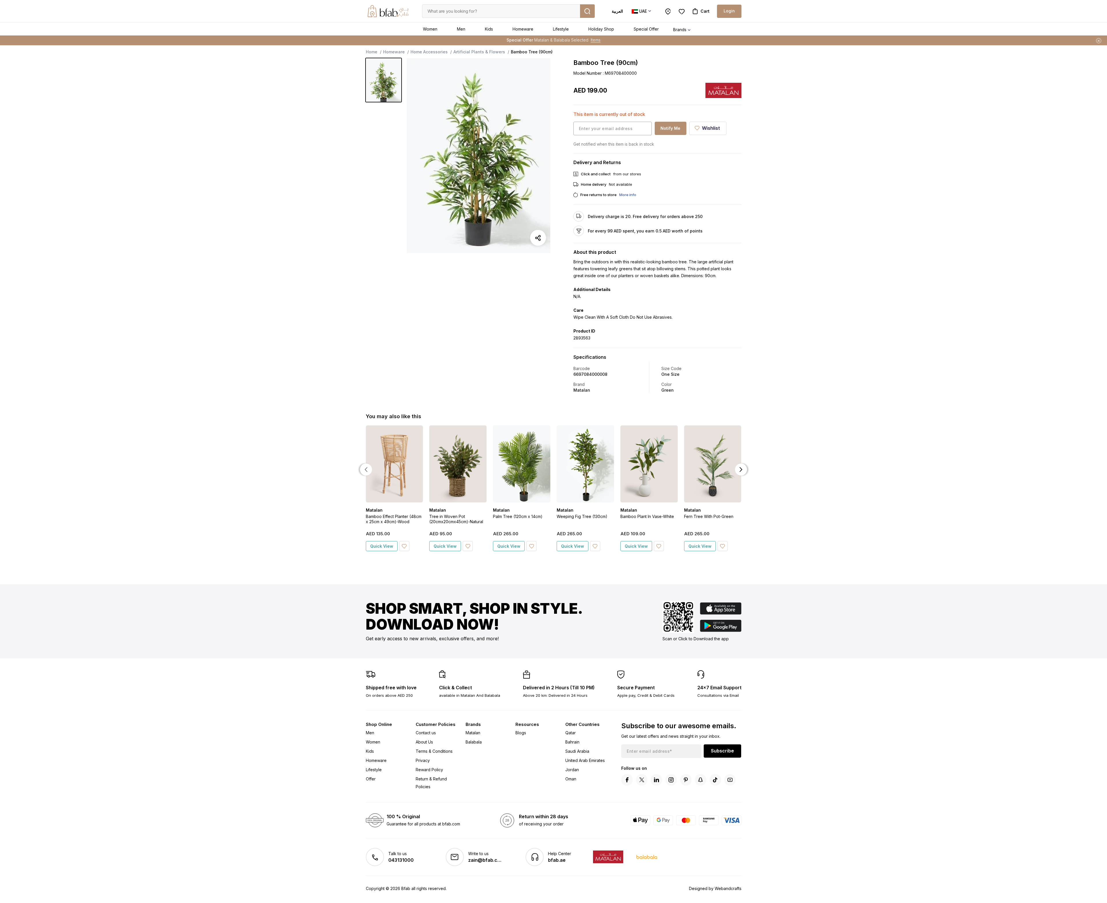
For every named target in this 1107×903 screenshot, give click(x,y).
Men (461, 29)
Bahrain (572, 741)
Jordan (572, 769)
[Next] (741, 469)
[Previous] (366, 469)
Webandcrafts (728, 888)
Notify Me (670, 128)
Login (729, 10)
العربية (617, 11)
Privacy (423, 760)
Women (430, 29)
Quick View (381, 546)
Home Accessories (429, 51)
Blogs (520, 732)
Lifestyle (561, 29)
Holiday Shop (601, 29)
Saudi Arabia (577, 751)
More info (627, 194)
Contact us (426, 732)
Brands (679, 29)
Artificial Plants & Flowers (479, 51)
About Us (424, 741)
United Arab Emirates (585, 760)
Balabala (474, 741)
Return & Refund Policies (431, 782)
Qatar (570, 732)
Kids (489, 29)
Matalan (473, 732)
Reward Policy (429, 769)
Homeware (523, 29)
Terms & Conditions (434, 751)
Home (371, 51)
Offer (371, 778)
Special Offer (646, 29)
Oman (570, 778)
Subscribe (722, 751)
